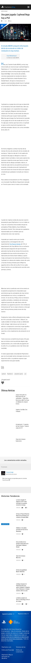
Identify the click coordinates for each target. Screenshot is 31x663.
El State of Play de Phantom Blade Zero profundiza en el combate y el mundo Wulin (22, 515)
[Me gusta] (26, 507)
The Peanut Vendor (15, 244)
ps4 (25, 373)
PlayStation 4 (10, 373)
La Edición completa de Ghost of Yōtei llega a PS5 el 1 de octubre (23, 599)
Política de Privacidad (8, 650)
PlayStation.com (6, 647)
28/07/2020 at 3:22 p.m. (11, 474)
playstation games (19, 373)
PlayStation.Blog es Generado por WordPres (7, 656)
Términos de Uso (20, 647)
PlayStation (9, 7)
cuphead (4, 373)
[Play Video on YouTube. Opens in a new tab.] (26, 39)
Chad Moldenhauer (12, 55)
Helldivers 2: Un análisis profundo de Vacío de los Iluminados (22, 529)
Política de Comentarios (19, 651)
